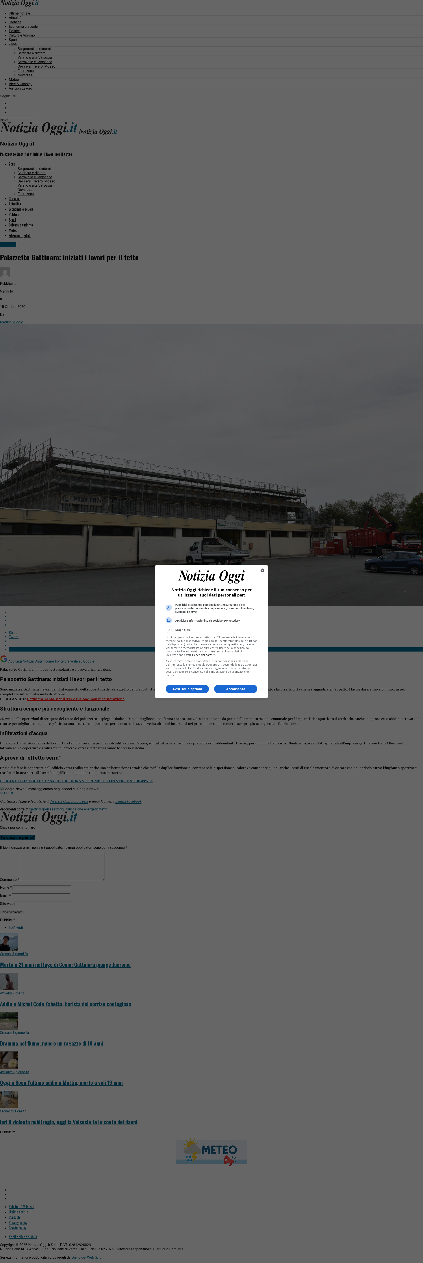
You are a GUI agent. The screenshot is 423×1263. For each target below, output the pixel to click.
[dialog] (211, 631)
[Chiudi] (262, 570)
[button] (211, 630)
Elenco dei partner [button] (203, 655)
